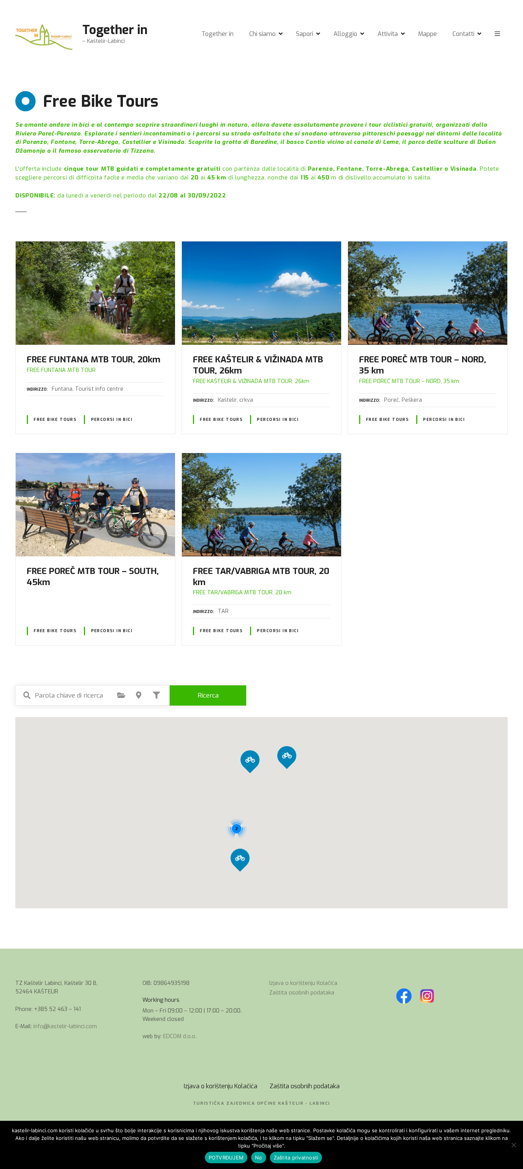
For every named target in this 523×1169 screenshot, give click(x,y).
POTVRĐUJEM (226, 1157)
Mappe (427, 34)
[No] (513, 1145)
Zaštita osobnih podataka (301, 992)
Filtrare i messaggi (156, 695)
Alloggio (345, 34)
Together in (114, 30)
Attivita (388, 34)
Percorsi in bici (112, 419)
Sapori (304, 34)
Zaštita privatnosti (296, 1157)
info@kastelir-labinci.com (65, 1026)
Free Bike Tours (55, 419)
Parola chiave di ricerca (26, 695)
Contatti (463, 34)
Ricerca (208, 695)
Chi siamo (262, 34)
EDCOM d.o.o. (179, 1036)
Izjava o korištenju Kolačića (303, 983)
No (258, 1157)
